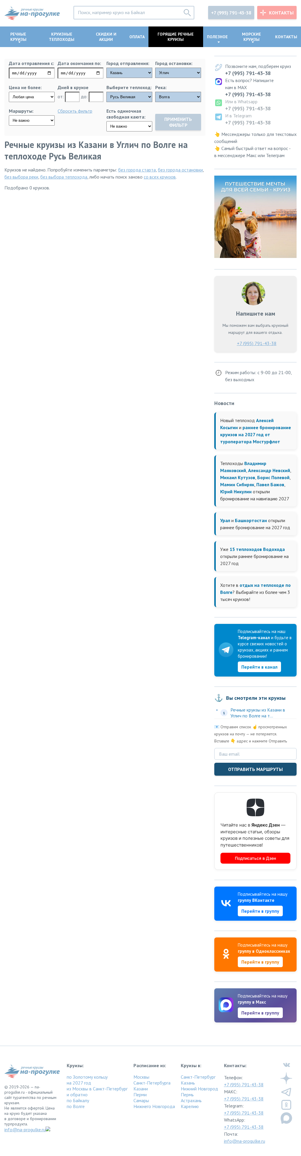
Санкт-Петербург (198, 1077)
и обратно (77, 1094)
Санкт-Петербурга (151, 1083)
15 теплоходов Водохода (257, 549)
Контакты (281, 13)
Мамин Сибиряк (237, 484)
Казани (140, 1089)
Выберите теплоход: (129, 87)
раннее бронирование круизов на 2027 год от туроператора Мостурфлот (255, 434)
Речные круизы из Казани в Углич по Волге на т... (257, 713)
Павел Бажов (270, 484)
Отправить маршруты (255, 769)
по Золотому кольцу (87, 1077)
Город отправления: (127, 63)
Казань (188, 1083)
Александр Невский (269, 470)
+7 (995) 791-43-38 (231, 13)
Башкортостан (251, 520)
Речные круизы (18, 36)
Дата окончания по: (79, 63)
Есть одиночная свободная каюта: (126, 114)
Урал (225, 520)
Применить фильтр (178, 122)
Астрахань (191, 1100)
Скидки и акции (106, 36)
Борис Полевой (273, 477)
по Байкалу (78, 1100)
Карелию (190, 1106)
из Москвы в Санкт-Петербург (97, 1089)
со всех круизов (160, 177)
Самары (141, 1100)
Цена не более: (25, 87)
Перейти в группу (260, 911)
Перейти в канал (259, 667)
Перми (140, 1094)
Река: (161, 87)
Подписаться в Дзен (255, 858)
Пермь (187, 1094)
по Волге (76, 1106)
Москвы (141, 1077)
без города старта (137, 170)
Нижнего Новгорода (154, 1106)
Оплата (137, 36)
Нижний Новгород (199, 1089)
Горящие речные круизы (176, 36)
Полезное (217, 36)
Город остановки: (174, 63)
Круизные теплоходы (61, 36)
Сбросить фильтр (75, 111)
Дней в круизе (73, 87)
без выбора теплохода (63, 177)
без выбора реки (21, 177)
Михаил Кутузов (237, 477)
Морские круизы (251, 36)
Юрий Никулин (236, 491)
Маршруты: (21, 111)
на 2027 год (79, 1083)
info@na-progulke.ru (25, 1129)
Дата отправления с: (31, 63)
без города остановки (180, 170)
